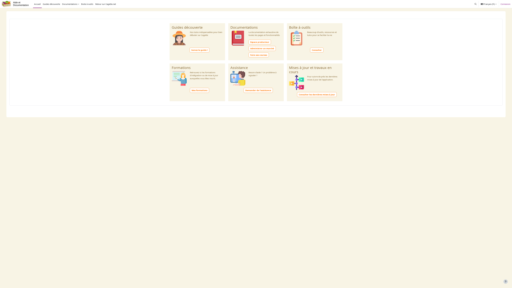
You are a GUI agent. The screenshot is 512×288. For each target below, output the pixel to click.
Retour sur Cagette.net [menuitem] (105, 4)
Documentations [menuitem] (69, 4)
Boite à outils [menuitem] (87, 4)
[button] (475, 4)
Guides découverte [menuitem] (51, 4)
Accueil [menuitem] (37, 4)
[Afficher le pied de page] (505, 281)
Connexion (505, 4)
